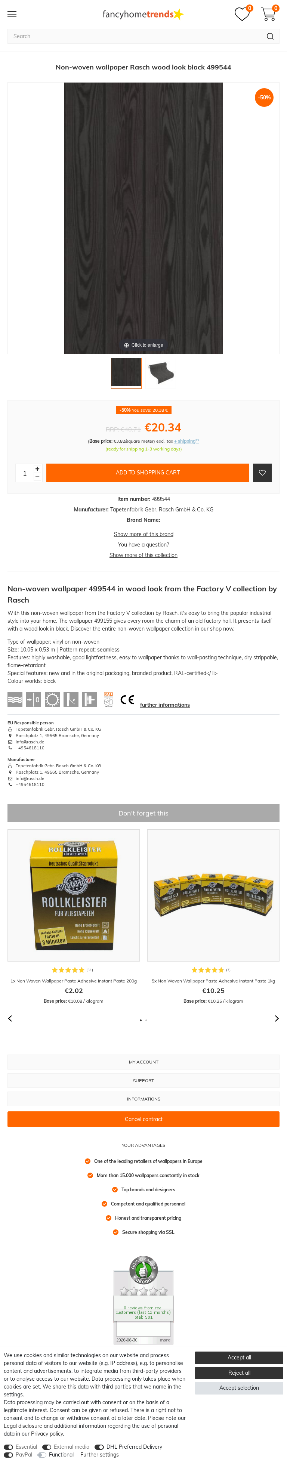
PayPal (24, 1454)
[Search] (270, 36)
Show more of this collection (143, 555)
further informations (165, 705)
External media (71, 1446)
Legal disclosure (23, 1426)
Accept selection (239, 1387)
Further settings (99, 1454)
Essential (26, 1446)
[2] (161, 375)
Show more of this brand (143, 534)
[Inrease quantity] (37, 469)
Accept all (239, 1357)
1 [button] (141, 1020)
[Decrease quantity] (37, 477)
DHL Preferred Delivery (134, 1446)
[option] (74, 917)
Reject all (239, 1372)
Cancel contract (144, 1119)
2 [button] (146, 1020)
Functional (61, 1454)
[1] (126, 375)
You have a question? (143, 544)
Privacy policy (47, 1433)
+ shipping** (186, 441)
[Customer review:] (143, 1299)
